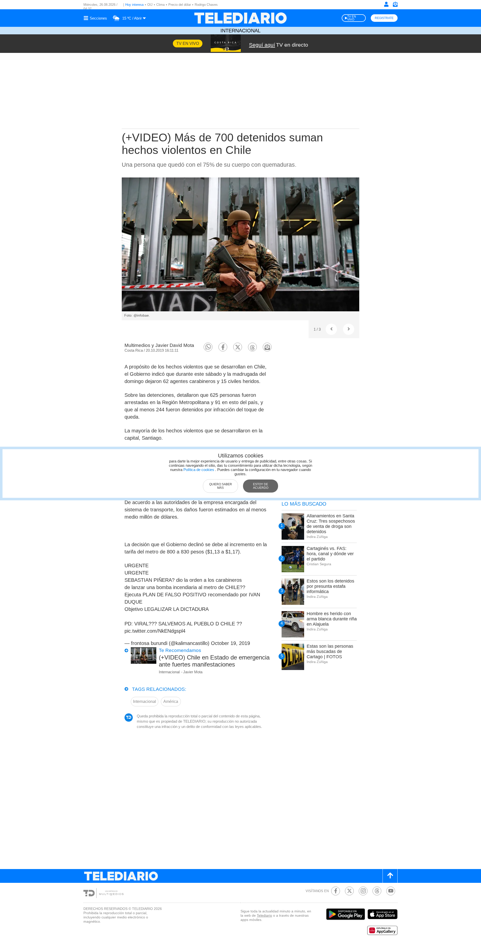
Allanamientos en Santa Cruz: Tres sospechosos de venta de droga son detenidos (331, 523)
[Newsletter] (395, 5)
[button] (208, 347)
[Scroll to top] (390, 876)
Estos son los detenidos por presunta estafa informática (330, 586)
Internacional (240, 30)
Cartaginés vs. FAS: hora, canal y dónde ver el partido (330, 553)
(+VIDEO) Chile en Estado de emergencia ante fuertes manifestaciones (214, 661)
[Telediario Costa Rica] (240, 18)
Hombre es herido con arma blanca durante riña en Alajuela (332, 619)
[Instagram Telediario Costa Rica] (363, 891)
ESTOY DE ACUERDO (260, 486)
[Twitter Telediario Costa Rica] (349, 891)
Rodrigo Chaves (206, 5)
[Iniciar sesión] (386, 4)
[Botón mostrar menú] (95, 18)
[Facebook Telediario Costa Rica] (335, 891)
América (170, 701)
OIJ (150, 5)
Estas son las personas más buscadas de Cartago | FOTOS (330, 651)
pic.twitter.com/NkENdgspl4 (155, 631)
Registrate (384, 18)
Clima (160, 5)
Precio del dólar (179, 5)
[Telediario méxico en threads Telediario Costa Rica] (377, 891)
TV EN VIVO (351, 18)
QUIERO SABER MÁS (220, 486)
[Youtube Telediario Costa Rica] (390, 891)
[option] (240, 248)
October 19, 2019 (230, 643)
